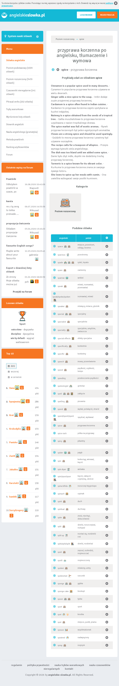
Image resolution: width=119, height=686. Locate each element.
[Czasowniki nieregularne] (55, 300)
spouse (61, 630)
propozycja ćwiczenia (18, 223)
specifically (63, 346)
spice (60, 426)
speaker (61, 306)
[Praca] (65, 262)
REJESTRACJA (107, 15)
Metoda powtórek (15, 139)
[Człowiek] (65, 560)
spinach (61, 494)
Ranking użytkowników (17, 147)
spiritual (61, 509)
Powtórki (11, 179)
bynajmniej (14, 401)
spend (60, 409)
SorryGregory (16, 510)
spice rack (62, 433)
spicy (60, 441)
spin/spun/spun (64, 476)
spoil (60, 552)
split (59, 526)
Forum (9, 154)
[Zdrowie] (70, 486)
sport (60, 607)
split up (61, 535)
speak (60, 286)
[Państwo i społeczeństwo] (70, 576)
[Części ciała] (67, 614)
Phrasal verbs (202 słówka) (19, 101)
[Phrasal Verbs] (66, 535)
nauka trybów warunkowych (69, 665)
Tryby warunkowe (14, 109)
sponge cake (63, 591)
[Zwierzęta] (67, 278)
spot (59, 614)
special (61, 314)
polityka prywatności (38, 665)
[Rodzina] (66, 630)
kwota (9, 201)
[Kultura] (73, 338)
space (60, 246)
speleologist (63, 386)
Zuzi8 (12, 456)
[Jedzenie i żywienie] (67, 494)
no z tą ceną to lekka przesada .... (12, 210)
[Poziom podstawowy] (65, 246)
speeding (62, 378)
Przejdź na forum (22, 291)
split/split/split (64, 544)
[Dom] (68, 255)
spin (59, 461)
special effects (64, 338)
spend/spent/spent (66, 416)
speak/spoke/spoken (61, 297)
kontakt (69, 668)
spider (60, 453)
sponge (61, 583)
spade (60, 262)
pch (27, 281)
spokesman (62, 576)
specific (61, 354)
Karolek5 (14, 483)
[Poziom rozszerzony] (69, 246)
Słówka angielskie (15, 60)
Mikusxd (34, 210)
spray (60, 645)
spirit (60, 501)
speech (61, 361)
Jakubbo (13, 469)
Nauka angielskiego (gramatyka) (22, 132)
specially (62, 330)
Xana (11, 388)
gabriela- (34, 254)
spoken (61, 568)
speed (60, 370)
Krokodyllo (15, 428)
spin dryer (62, 469)
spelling (61, 401)
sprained (61, 637)
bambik (13, 496)
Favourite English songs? (20, 245)
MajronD (34, 188)
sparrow (61, 278)
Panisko (13, 442)
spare (60, 270)
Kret (11, 415)
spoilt (60, 560)
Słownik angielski (15, 124)
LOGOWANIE (86, 15)
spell (60, 394)
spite (60, 517)
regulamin (16, 665)
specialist (62, 322)
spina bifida (63, 486)
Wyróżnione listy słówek (18, 116)
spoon (60, 599)
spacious (61, 255)
